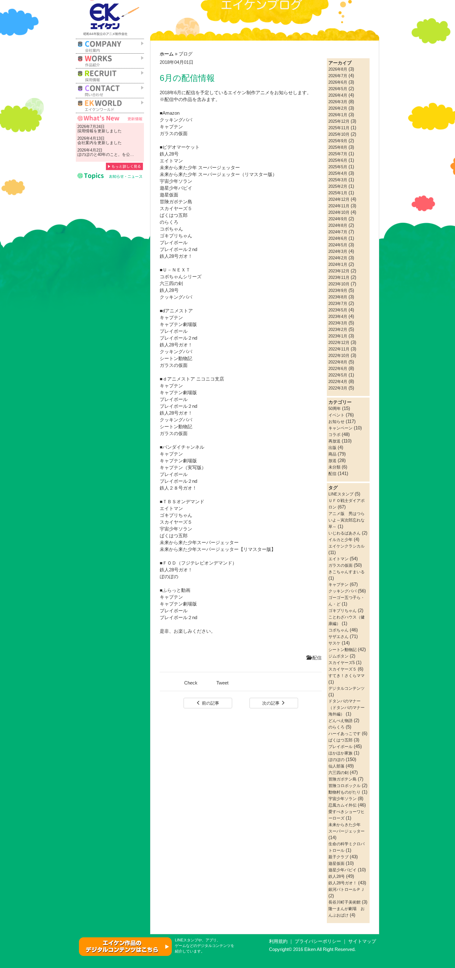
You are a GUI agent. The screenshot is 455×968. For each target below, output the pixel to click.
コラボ (334, 434)
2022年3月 (337, 388)
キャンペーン (340, 428)
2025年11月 (338, 127)
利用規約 (278, 941)
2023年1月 (337, 336)
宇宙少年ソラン (176, 528)
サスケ (334, 643)
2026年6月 (337, 82)
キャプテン (171, 126)
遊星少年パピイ (176, 188)
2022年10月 (338, 355)
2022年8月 (337, 362)
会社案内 (85, 142)
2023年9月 (337, 290)
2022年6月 (337, 368)
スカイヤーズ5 (341, 662)
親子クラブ (338, 857)
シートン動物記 (176, 358)
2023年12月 (338, 271)
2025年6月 (337, 160)
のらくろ (169, 222)
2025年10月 (338, 134)
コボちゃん (338, 630)
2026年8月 (337, 69)
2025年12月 (338, 121)
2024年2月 (337, 258)
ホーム (167, 53)
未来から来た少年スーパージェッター (199, 542)
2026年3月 (337, 101)
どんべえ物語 (340, 720)
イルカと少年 (340, 539)
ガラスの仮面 (174, 133)
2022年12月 (338, 342)
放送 (332, 460)
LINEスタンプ (340, 494)
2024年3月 (337, 251)
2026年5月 (337, 88)
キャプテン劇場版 (178, 324)
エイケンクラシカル (346, 546)
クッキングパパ (176, 119)
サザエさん (338, 636)
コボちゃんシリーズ (181, 276)
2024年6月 (337, 238)
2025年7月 (337, 154)
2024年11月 (338, 206)
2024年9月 (337, 219)
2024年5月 (337, 245)
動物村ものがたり (344, 792)
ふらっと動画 (176, 590)
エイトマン (171, 508)
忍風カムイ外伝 (342, 805)
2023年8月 (337, 297)
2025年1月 (337, 193)
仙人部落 (336, 766)
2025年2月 (337, 186)
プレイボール (174, 242)
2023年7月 (337, 303)
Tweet (222, 682)
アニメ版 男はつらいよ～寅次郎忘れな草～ (346, 520)
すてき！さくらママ (346, 675)
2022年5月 (337, 375)
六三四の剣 (171, 283)
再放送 (334, 441)
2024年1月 (337, 264)
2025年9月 (337, 141)
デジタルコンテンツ (346, 688)
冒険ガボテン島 (342, 779)
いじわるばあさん (344, 533)
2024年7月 (337, 232)
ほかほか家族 (340, 753)
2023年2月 (337, 329)
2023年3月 (337, 323)
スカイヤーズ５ (176, 522)
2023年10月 (338, 284)
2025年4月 (337, 173)
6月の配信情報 (187, 78)
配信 (316, 657)
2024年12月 (338, 199)
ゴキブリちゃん (176, 515)
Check (190, 682)
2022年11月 (338, 349)
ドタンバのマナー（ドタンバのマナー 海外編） (348, 707)
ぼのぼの (169, 576)
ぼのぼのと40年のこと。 (99, 154)
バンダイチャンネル (183, 447)
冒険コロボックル (344, 785)
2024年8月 (337, 225)
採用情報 (85, 131)
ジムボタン (338, 656)
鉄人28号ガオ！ (176, 256)
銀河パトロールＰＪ (346, 889)
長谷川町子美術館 (344, 902)
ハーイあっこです (344, 733)
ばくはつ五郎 (174, 535)
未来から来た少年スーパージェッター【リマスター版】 (218, 549)
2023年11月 (338, 277)
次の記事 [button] (271, 703)
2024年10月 (338, 212)
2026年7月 (337, 75)
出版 (332, 447)
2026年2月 (337, 108)
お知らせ (336, 421)
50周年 (334, 408)
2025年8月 (337, 147)
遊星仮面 (169, 194)
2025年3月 (337, 180)
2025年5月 (337, 167)
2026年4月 (337, 95)
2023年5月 (337, 310)
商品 (332, 454)
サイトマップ (362, 941)
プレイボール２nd (178, 249)
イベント (336, 415)
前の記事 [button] (210, 703)
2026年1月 (337, 114)
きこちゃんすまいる (346, 572)
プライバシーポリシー (318, 941)
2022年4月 (337, 381)
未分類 (334, 467)
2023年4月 (337, 316)
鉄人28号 (169, 154)
